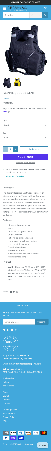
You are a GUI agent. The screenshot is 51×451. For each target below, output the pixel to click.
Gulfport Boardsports (25, 444)
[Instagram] (16, 329)
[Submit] (45, 15)
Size (4, 133)
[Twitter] (4, 329)
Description (8, 187)
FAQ (5, 421)
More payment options (25, 163)
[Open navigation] (4, 8)
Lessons (6, 399)
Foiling (6, 382)
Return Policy (9, 413)
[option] (7, 83)
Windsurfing (8, 385)
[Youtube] (12, 329)
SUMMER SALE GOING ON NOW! (25, 2)
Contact (6, 403)
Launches (7, 396)
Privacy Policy (9, 417)
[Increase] (15, 149)
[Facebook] (8, 329)
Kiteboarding (9, 378)
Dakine (6, 98)
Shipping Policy (10, 409)
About (5, 392)
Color (5, 121)
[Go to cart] (45, 8)
